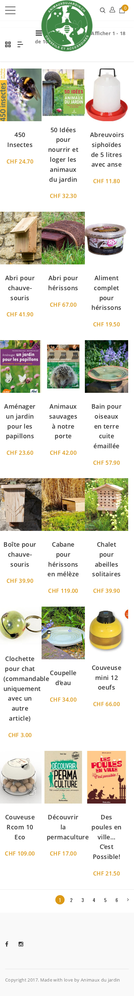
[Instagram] (26, 944)
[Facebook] (12, 944)
